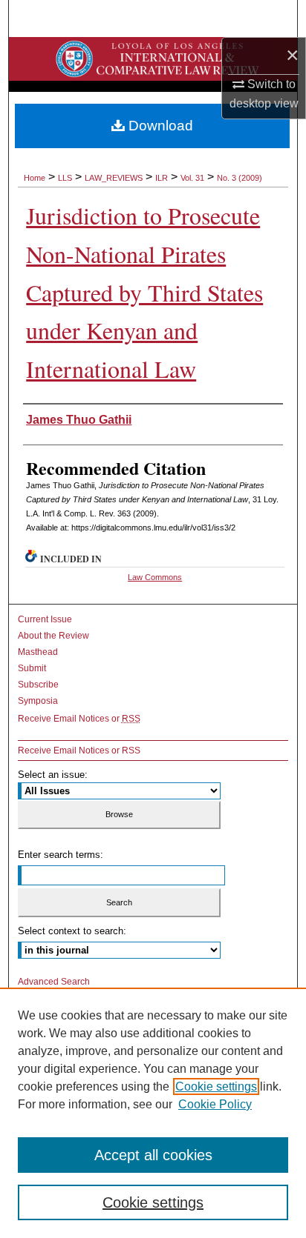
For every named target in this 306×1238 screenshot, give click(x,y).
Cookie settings (216, 1086)
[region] (153, 1113)
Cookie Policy (215, 1104)
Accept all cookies (153, 1155)
